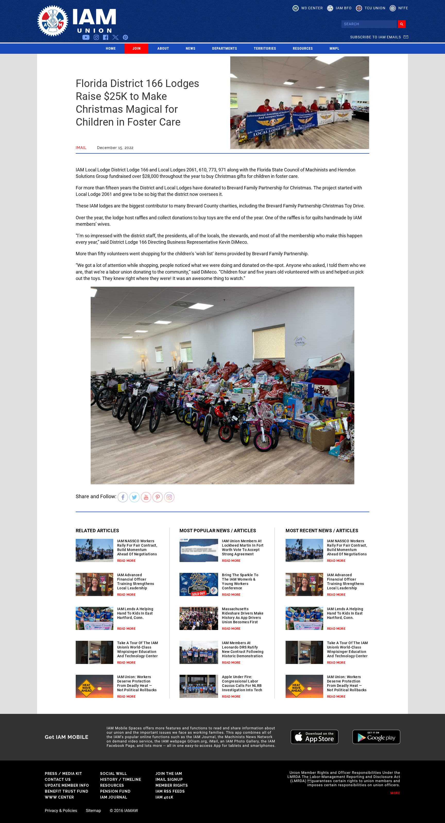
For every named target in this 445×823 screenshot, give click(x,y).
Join (137, 49)
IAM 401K (164, 797)
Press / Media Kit (63, 774)
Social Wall (113, 774)
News (191, 49)
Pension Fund (115, 791)
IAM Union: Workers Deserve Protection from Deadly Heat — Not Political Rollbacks (137, 683)
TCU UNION (375, 8)
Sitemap (93, 811)
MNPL (334, 49)
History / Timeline (120, 779)
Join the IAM (169, 774)
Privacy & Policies (61, 811)
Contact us (58, 779)
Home (111, 49)
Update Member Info (67, 785)
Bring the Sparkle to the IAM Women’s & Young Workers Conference (240, 581)
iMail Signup (169, 779)
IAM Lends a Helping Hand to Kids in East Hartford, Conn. (135, 613)
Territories (265, 49)
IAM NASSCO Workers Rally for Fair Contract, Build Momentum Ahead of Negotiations (137, 547)
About (163, 49)
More (395, 793)
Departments (224, 49)
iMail (81, 148)
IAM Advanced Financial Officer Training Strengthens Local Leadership (135, 581)
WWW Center (59, 797)
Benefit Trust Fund (66, 791)
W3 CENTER (312, 8)
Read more (126, 561)
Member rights (172, 785)
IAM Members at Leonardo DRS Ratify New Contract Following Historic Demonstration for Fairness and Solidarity (242, 654)
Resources (303, 49)
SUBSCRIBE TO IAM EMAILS (375, 37)
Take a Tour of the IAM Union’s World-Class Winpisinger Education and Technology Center (137, 649)
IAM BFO (344, 8)
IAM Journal (113, 797)
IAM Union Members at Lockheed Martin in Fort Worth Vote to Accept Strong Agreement (242, 547)
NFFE (403, 8)
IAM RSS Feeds (170, 791)
